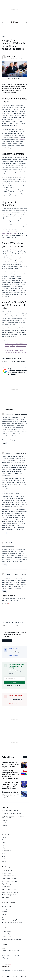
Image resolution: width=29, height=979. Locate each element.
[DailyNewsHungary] (14, 22)
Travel (3, 842)
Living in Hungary (7, 870)
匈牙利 (4, 861)
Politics (4, 837)
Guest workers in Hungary (9, 881)
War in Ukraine (21, 361)
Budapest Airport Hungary (9, 889)
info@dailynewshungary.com (10, 950)
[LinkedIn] (2, 976)
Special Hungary (6, 850)
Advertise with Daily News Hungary (12, 939)
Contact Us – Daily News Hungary (11, 813)
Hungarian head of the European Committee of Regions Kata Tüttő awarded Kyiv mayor (10, 785)
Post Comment (7, 641)
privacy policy (16, 685)
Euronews (22, 139)
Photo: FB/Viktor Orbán (14, 78)
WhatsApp (5, 909)
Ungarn (4, 856)
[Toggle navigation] (3, 22)
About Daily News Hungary (10, 810)
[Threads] (25, 976)
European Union (11, 358)
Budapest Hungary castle (9, 895)
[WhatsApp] (16, 976)
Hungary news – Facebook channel (12, 922)
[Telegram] (19, 976)
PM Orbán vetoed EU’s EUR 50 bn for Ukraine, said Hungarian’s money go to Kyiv (16, 346)
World (3, 853)
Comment (5, 603)
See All (25, 757)
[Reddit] (22, 976)
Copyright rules (6, 931)
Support (4, 825)
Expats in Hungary (7, 884)
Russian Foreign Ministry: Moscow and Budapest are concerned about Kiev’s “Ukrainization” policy (10, 774)
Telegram (4, 911)
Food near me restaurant (9, 875)
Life (3, 845)
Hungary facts (6, 886)
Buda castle (5, 897)
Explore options (13, 655)
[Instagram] (8, 976)
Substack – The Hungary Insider (11, 920)
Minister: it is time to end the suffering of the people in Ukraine (10, 765)
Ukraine (4, 361)
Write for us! (5, 823)
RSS (3, 917)
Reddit (4, 914)
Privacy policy (6, 934)
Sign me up (14, 682)
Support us (12, 703)
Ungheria (4, 859)
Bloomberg (13, 250)
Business (4, 840)
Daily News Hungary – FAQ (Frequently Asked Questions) (13, 816)
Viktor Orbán (11, 361)
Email (17, 625)
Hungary (19, 358)
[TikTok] (14, 976)
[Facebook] (5, 976)
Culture (4, 848)
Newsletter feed (6, 906)
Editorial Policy (6, 936)
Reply (4, 443)
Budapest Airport (7, 873)
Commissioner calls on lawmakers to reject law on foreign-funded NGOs (10, 795)
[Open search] (26, 22)
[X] (11, 976)
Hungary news (6, 834)
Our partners (5, 820)
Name (4, 625)
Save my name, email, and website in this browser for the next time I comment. (15, 634)
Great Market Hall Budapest (10, 892)
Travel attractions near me (9, 878)
